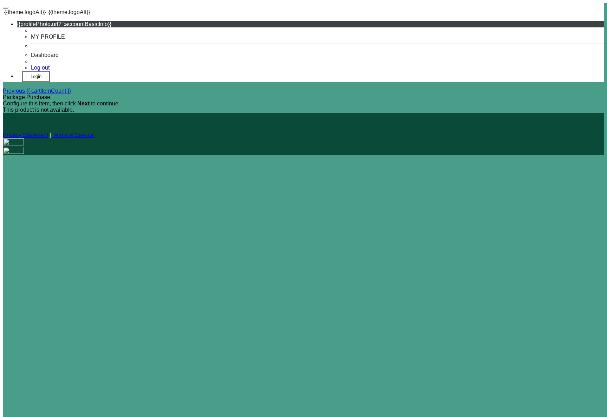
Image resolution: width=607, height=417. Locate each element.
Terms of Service (73, 135)
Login (36, 76)
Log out (40, 68)
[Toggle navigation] (5, 8)
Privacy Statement (25, 135)
